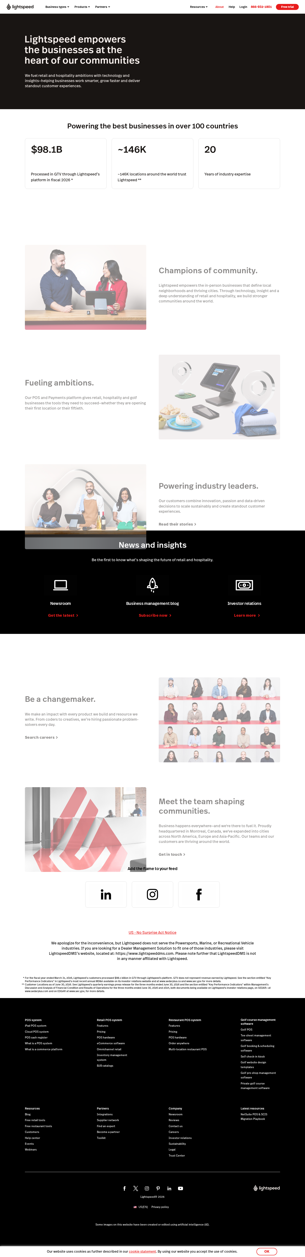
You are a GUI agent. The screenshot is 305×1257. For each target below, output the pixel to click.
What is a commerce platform (43, 1049)
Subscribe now (153, 615)
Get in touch (170, 854)
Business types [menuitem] (55, 7)
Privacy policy (160, 1207)
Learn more (245, 615)
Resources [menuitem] (197, 7)
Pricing (101, 1032)
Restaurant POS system (185, 1020)
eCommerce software (111, 1043)
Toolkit (101, 1138)
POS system (33, 1020)
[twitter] (135, 1188)
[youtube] (180, 1188)
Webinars (31, 1150)
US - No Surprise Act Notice (152, 932)
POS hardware (106, 1037)
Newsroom (176, 1114)
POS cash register (36, 1037)
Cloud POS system (37, 1032)
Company (175, 1108)
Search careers (40, 737)
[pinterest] (158, 1188)
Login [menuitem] (243, 7)
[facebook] (124, 1188)
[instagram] (146, 1188)
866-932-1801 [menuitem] (261, 7)
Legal (172, 1150)
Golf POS (246, 1030)
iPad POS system (35, 1026)
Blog (27, 1114)
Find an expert (106, 1126)
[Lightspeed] (20, 7)
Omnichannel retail (109, 1049)
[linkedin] (169, 1188)
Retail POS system (109, 1020)
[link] (261, 6)
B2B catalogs (105, 1066)
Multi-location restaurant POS (188, 1049)
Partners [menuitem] (101, 7)
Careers (174, 1132)
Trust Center (177, 1156)
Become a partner (108, 1132)
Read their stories (176, 524)
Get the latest (61, 615)
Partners (103, 1108)
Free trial (287, 7)
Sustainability (177, 1144)
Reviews (174, 1120)
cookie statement (142, 1251)
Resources (32, 1108)
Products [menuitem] (80, 7)
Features (102, 1026)
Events (29, 1144)
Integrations (105, 1114)
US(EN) (143, 1207)
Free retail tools (35, 1120)
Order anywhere (179, 1043)
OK (266, 1251)
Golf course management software (258, 1022)
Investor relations (180, 1138)
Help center (32, 1138)
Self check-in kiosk (253, 1057)
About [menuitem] (219, 7)
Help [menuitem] (232, 7)
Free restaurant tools (38, 1126)
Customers (32, 1132)
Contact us (176, 1126)
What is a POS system (38, 1043)
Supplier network (108, 1120)
